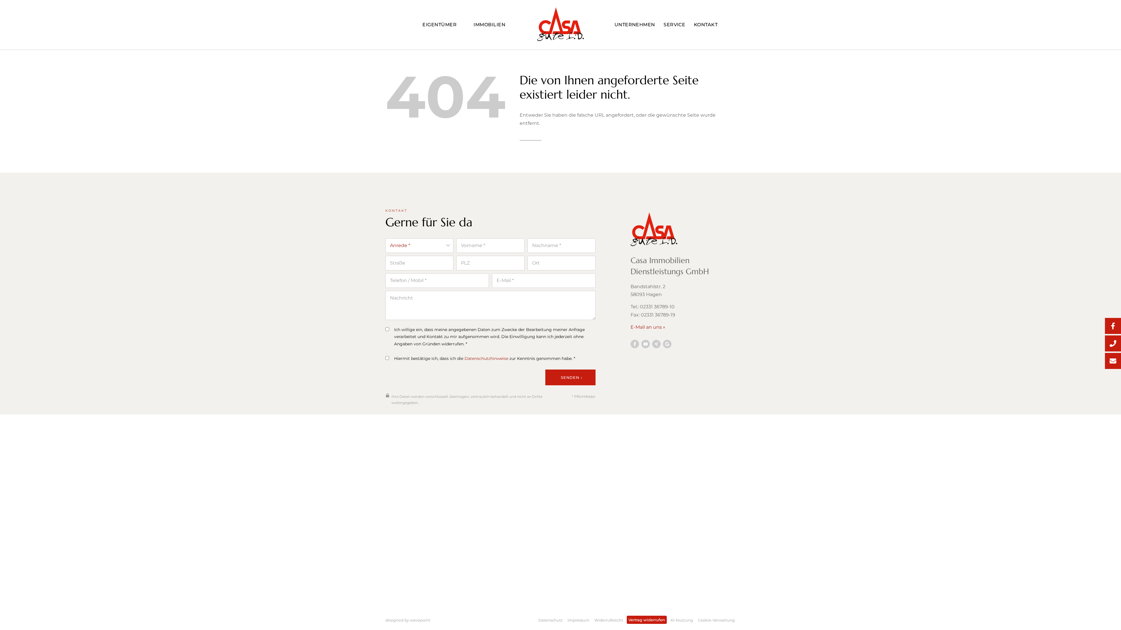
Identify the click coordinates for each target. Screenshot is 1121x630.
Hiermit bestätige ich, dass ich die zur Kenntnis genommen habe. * (484, 358)
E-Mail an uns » (648, 327)
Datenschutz (550, 620)
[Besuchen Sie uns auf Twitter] (667, 344)
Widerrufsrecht (608, 620)
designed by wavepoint (407, 620)
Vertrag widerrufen (647, 619)
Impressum (578, 620)
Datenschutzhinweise (486, 358)
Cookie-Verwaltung (716, 620)
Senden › (571, 377)
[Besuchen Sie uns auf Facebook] (635, 344)
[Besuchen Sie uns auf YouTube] (645, 344)
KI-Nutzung (682, 620)
